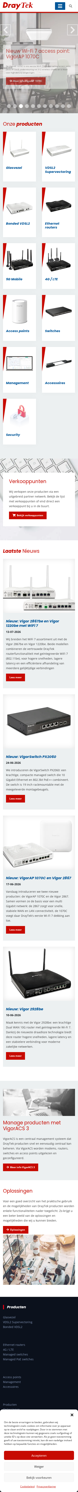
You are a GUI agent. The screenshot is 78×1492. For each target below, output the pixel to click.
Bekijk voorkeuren (39, 1478)
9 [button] (57, 106)
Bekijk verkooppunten (30, 515)
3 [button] (21, 106)
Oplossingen (17, 1229)
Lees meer (15, 677)
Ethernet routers (14, 1345)
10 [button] (63, 106)
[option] (39, 63)
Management (12, 1382)
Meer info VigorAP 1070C (27, 82)
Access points (12, 1377)
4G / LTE (8, 1349)
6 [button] (39, 106)
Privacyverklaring (46, 1486)
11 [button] (69, 106)
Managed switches (15, 1354)
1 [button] (9, 106)
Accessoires (11, 1387)
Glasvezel (9, 1317)
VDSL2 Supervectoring (17, 1322)
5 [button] (33, 106)
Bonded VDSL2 (12, 1327)
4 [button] (27, 106)
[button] (72, 1414)
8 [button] (51, 106)
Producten (10, 1404)
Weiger (39, 1466)
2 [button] (15, 106)
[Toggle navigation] (60, 6)
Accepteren (39, 1455)
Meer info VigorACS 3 (22, 1167)
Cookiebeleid (27, 1486)
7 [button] (45, 106)
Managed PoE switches (18, 1359)
